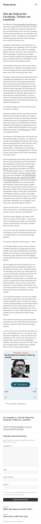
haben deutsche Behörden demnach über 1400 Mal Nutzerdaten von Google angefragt (19, 177)
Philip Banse (9, 4)
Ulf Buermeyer (25, 130)
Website (5, 484)
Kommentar (7, 446)
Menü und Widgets (36, 6)
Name (5, 469)
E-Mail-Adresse (8, 477)
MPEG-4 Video (22, 403)
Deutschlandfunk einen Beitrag (24, 24)
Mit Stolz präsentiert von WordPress (13, 521)
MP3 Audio (14, 403)
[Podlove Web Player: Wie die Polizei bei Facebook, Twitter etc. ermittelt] (20, 375)
